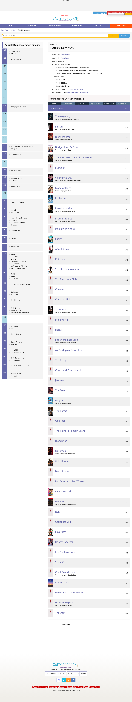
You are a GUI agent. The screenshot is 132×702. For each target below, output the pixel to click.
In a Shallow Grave (17, 352)
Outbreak (14, 292)
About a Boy (15, 212)
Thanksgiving (15, 51)
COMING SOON (55, 26)
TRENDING (99, 26)
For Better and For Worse (20, 313)
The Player (14, 278)
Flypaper (14, 149)
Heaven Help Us (16, 374)
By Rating (68, 103)
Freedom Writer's (17, 178)
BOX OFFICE (33, 26)
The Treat (14, 257)
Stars (15, 30)
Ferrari (13, 53)
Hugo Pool (14, 276)
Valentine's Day (16, 154)
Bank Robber (15, 308)
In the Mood (15, 360)
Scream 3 (14, 238)
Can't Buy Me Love (17, 358)
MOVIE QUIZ (121, 26)
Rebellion (14, 220)
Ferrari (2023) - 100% (75, 89)
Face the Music (16, 310)
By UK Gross (81, 103)
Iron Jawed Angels (17, 202)
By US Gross (95, 103)
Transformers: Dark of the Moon (22, 146)
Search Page (124, 36)
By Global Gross (109, 103)
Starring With (123, 103)
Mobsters (14, 326)
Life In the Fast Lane (18, 268)
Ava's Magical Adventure (20, 266)
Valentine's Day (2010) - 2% (77, 92)
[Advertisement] (66, 5)
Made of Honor (16, 170)
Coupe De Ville (16, 334)
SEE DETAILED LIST (56, 108)
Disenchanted (16, 59)
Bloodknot (14, 294)
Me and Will (15, 246)
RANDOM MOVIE (100, 13)
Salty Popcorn (6, 30)
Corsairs (14, 225)
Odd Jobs (14, 274)
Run (12, 328)
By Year (54, 103)
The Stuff (14, 376)
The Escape (15, 264)
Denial (13, 254)
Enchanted (14, 180)
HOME (11, 26)
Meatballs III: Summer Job (20, 366)
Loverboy (14, 344)
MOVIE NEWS (77, 26)
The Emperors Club (18, 223)
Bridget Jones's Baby (18, 107)
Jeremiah (14, 259)
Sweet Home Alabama (19, 218)
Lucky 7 (13, 210)
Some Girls (15, 350)
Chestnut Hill (15, 230)
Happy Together (16, 342)
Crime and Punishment (19, 261)
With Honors (15, 300)
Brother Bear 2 (16, 186)
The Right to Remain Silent (20, 284)
